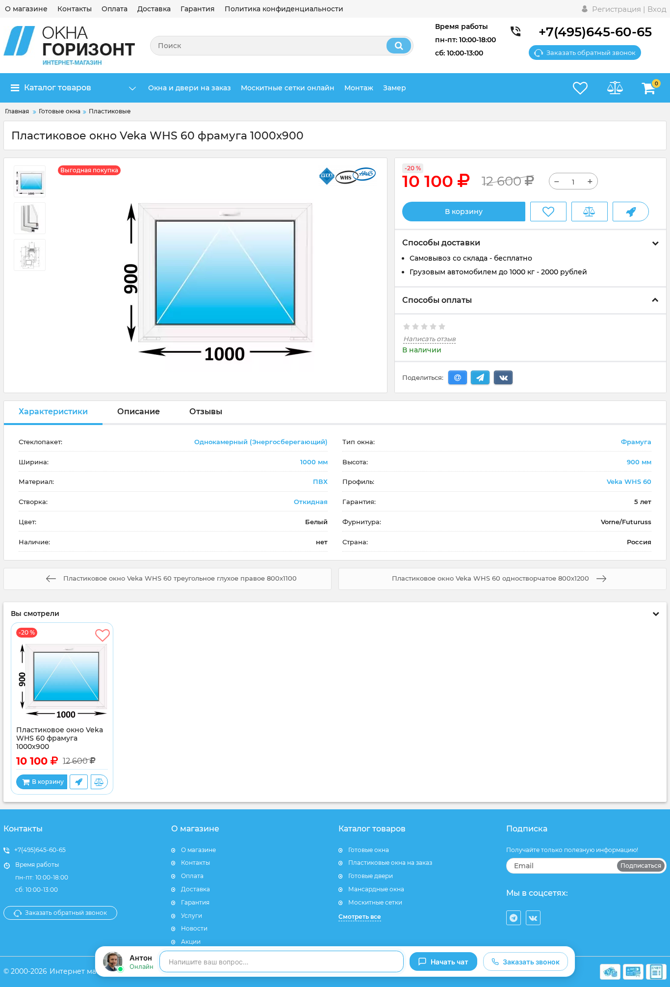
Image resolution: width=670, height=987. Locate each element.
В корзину (464, 211)
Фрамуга (636, 442)
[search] (399, 45)
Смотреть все (359, 916)
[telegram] (513, 917)
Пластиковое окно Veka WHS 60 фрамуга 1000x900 (59, 738)
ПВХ (320, 481)
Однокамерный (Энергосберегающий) (261, 442)
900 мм (639, 462)
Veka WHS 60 (629, 481)
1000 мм (314, 462)
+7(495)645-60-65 (595, 32)
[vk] (533, 917)
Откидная (311, 502)
